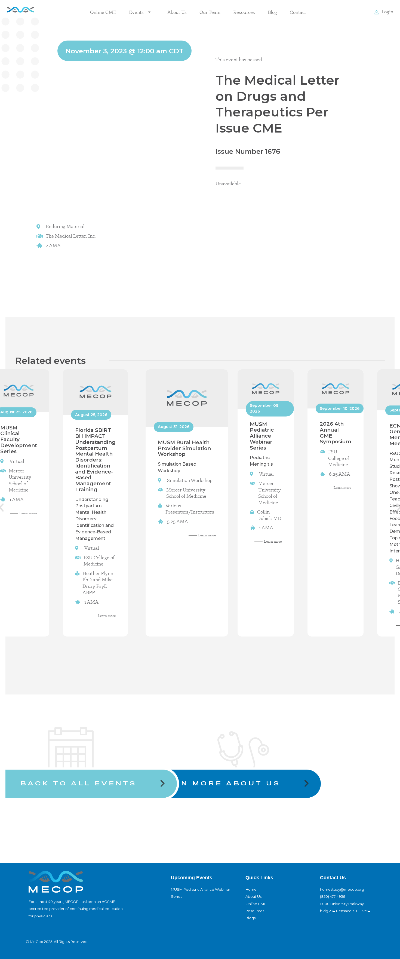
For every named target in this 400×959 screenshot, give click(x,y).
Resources (244, 12)
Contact (298, 12)
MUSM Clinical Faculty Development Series (18, 439)
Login (387, 11)
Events (136, 12)
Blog (272, 12)
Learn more (28, 513)
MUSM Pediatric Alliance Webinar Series (262, 436)
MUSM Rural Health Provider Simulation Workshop (184, 448)
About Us (177, 12)
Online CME (103, 12)
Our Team (209, 12)
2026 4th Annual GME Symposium (335, 433)
